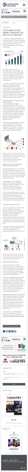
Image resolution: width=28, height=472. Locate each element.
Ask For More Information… (12, 326)
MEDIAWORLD (6, 27)
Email (4, 371)
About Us (5, 460)
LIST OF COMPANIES (8, 463)
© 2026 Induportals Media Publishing (14, 462)
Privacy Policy (13, 460)
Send (14, 384)
